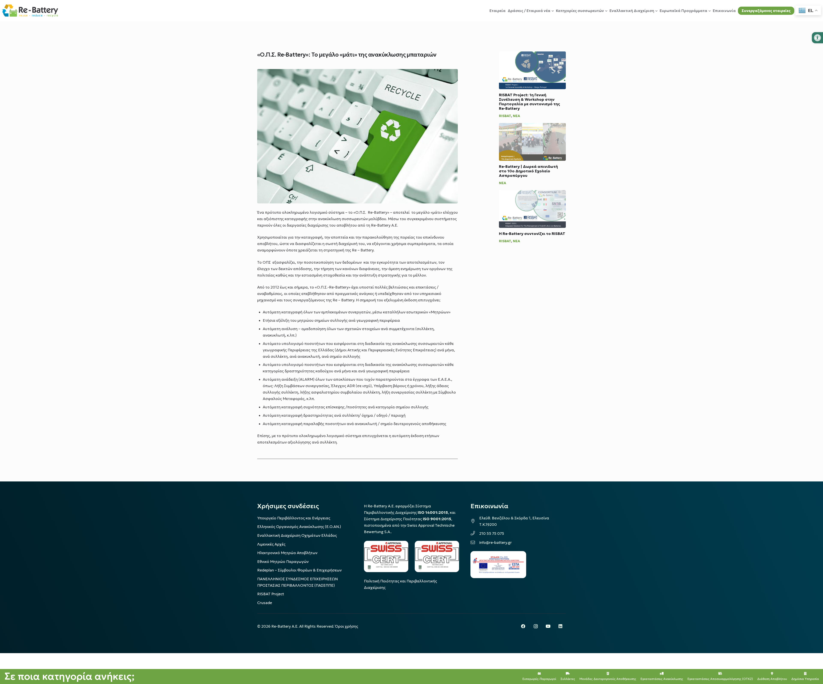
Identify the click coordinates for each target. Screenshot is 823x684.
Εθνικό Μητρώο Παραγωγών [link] (283, 561)
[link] (817, 37)
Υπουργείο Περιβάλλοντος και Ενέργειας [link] (293, 518)
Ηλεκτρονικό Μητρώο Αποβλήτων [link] (287, 552)
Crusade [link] (264, 602)
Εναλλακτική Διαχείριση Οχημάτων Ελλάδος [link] (297, 535)
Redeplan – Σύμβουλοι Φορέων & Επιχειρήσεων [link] (299, 570)
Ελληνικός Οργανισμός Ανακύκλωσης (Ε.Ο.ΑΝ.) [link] (299, 526)
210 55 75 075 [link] (491, 533)
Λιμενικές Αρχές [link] (271, 544)
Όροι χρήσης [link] (346, 626)
